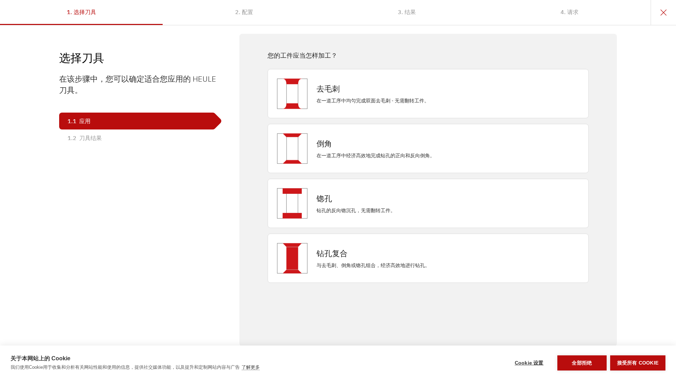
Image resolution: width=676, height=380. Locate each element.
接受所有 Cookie (637, 363)
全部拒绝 (582, 363)
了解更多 (251, 367)
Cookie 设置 (529, 363)
